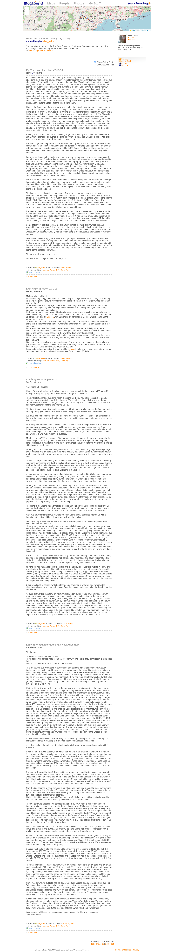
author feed (126, 61)
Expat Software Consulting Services (75, 950)
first (92, 944)
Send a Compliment (35, 272)
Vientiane (31, 647)
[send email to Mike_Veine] (36, 268)
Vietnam (37, 73)
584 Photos (132, 40)
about (117, 950)
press (124, 950)
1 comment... (33, 633)
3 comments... (34, 277)
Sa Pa (29, 382)
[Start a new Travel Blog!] (139, 3)
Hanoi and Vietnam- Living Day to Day (55, 270)
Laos (39, 647)
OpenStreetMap (144, 30)
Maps (51, 3)
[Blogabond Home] (33, 4)
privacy (136, 950)
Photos (79, 3)
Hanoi (29, 73)
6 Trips (131, 37)
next (107, 944)
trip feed (124, 59)
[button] (93, 22)
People (64, 3)
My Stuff (95, 3)
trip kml (124, 63)
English (50, 317)
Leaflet (133, 30)
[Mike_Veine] (122, 39)
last (112, 944)
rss (129, 950)
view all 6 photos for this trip (40, 51)
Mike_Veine (48, 41)
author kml (125, 65)
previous (100, 944)
